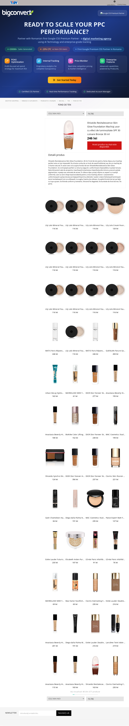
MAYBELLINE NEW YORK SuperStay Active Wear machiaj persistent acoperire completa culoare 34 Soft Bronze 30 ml (75, 393)
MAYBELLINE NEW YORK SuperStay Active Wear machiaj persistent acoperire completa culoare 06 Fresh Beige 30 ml (55, 601)
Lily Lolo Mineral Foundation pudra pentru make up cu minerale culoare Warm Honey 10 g (75, 309)
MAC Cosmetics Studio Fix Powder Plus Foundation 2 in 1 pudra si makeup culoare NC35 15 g (95, 518)
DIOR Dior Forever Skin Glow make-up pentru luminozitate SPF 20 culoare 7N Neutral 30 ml (95, 476)
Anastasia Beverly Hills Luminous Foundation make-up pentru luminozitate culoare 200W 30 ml (55, 642)
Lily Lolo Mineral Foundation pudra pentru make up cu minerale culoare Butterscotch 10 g (55, 309)
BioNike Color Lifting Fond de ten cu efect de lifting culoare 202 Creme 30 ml (75, 434)
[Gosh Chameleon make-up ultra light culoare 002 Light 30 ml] (55, 499)
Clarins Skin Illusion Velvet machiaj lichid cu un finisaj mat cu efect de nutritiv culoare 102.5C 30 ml (115, 476)
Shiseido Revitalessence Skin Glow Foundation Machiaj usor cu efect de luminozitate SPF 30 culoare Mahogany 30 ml (95, 684)
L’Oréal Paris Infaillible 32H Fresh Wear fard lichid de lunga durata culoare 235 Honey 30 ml (95, 559)
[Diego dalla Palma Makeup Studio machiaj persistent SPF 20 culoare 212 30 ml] (75, 624)
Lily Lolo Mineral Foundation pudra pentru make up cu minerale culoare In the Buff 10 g (115, 267)
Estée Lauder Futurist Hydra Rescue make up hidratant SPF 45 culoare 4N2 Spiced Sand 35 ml (55, 559)
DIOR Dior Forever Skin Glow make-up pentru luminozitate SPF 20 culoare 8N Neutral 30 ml (95, 434)
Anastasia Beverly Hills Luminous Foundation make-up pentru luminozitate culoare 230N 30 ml (115, 393)
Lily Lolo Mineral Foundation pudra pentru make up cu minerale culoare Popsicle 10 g (95, 225)
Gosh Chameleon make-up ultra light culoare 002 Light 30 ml (55, 518)
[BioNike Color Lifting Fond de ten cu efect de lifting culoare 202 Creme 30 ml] (75, 416)
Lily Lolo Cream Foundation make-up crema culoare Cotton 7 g (115, 225)
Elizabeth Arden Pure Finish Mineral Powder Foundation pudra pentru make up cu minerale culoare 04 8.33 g (75, 559)
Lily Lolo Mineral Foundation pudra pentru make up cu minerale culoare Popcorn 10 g (55, 267)
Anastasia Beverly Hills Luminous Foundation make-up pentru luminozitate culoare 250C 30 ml (75, 684)
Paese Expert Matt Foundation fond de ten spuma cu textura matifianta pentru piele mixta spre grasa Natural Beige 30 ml (115, 518)
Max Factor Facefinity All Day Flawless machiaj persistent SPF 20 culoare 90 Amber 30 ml (75, 601)
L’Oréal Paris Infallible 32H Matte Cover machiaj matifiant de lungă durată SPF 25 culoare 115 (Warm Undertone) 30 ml (115, 559)
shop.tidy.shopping (12, 101)
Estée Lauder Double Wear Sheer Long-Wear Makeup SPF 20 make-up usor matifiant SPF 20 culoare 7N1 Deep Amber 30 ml (95, 642)
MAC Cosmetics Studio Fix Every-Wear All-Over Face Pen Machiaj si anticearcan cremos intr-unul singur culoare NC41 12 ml (115, 434)
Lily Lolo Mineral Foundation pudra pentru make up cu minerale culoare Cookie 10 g (75, 267)
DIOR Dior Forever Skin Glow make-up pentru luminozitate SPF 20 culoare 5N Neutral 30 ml (95, 393)
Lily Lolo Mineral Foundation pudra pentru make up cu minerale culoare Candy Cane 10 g (95, 309)
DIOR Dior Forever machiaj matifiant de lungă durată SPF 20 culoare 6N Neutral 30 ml (75, 476)
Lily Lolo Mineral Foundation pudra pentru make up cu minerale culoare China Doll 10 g (115, 309)
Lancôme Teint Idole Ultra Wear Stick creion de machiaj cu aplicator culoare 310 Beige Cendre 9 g (115, 642)
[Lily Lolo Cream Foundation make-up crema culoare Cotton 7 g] (115, 207)
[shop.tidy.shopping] (64, 2)
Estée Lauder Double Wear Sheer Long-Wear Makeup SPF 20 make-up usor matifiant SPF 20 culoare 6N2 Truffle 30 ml (115, 601)
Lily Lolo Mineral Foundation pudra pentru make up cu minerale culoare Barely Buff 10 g (95, 267)
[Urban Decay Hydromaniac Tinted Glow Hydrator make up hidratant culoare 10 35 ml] (55, 374)
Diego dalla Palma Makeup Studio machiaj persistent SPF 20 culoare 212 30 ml (75, 642)
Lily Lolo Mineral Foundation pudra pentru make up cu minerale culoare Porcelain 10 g (75, 350)
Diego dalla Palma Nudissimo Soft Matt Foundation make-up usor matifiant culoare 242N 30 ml (75, 518)
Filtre (91, 113)
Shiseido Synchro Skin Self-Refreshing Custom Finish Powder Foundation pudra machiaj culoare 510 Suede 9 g (55, 476)
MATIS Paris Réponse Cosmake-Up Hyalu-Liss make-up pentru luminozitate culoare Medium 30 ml (55, 350)
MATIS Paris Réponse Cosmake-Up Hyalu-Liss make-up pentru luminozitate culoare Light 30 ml (95, 350)
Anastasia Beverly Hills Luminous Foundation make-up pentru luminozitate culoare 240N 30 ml (55, 434)
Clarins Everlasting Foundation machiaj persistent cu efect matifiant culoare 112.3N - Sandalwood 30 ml (115, 684)
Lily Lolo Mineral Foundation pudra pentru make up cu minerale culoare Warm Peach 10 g (75, 225)
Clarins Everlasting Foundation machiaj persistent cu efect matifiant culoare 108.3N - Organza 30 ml (95, 601)
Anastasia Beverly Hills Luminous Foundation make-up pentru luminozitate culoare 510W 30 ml (55, 684)
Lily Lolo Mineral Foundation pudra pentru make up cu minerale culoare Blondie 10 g (55, 225)
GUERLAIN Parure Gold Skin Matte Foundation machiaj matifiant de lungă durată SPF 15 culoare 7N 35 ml (115, 350)
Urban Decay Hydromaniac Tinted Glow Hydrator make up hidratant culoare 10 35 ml (55, 393)
